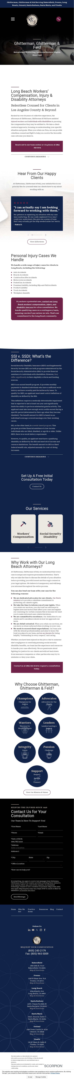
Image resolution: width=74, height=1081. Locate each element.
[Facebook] (45, 930)
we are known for (47, 633)
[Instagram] (41, 930)
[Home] (35, 19)
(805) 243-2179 (37, 950)
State (31, 857)
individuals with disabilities (39, 121)
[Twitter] (37, 930)
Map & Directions (37, 970)
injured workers (17, 121)
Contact (59, 909)
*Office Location (17, 864)
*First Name (16, 827)
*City (13, 857)
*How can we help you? (20, 870)
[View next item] (46, 235)
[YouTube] (33, 930)
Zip (48, 857)
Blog (52, 909)
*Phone (14, 833)
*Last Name (42, 827)
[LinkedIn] (29, 930)
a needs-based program (41, 425)
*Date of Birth (16, 839)
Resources (43, 909)
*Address (14, 845)
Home (13, 909)
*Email (40, 833)
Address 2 (15, 851)
